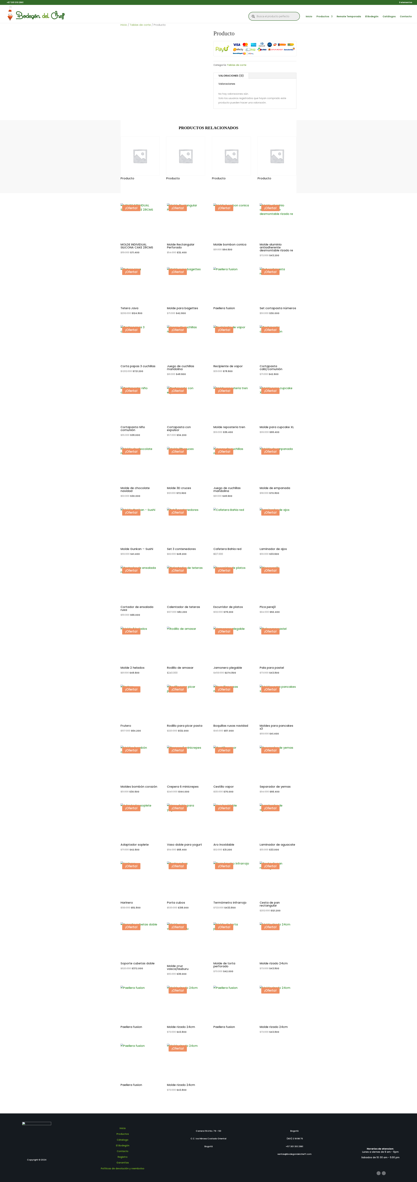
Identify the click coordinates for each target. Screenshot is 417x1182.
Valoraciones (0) (231, 76)
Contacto (406, 16)
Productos (322, 16)
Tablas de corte (140, 25)
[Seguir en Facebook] (379, 1173)
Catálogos (389, 16)
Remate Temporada (349, 16)
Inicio (309, 16)
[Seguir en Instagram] (384, 1173)
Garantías (122, 1162)
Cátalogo (122, 1139)
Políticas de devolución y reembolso (122, 1168)
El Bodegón (371, 16)
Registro (123, 1157)
